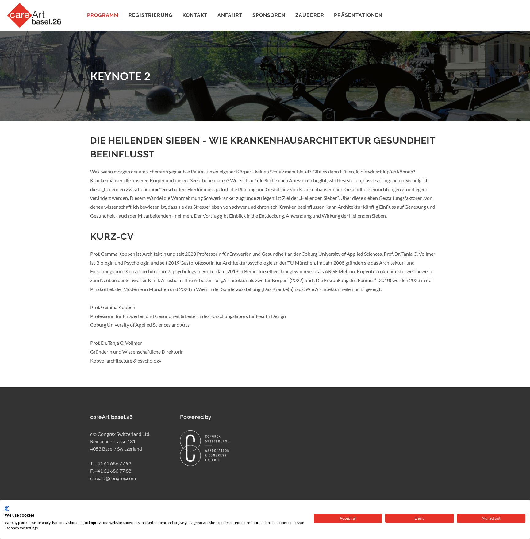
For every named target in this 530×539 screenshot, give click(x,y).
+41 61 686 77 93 (112, 463)
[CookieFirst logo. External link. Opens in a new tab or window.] (7, 508)
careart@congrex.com (113, 478)
